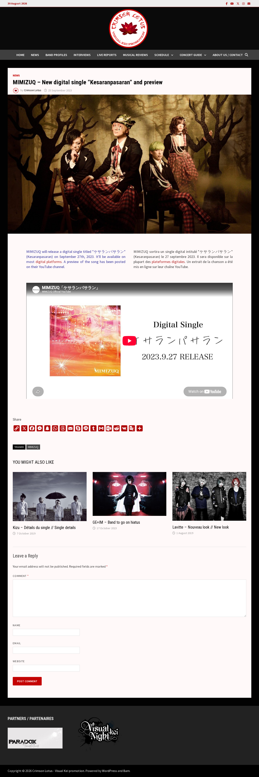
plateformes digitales (168, 261)
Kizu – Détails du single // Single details (44, 527)
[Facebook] (227, 3)
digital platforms (49, 261)
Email (17, 643)
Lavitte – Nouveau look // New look (200, 527)
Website (19, 661)
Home (20, 55)
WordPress (109, 771)
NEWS (35, 55)
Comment (21, 576)
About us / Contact (228, 55)
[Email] (248, 3)
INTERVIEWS (82, 55)
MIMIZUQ (33, 447)
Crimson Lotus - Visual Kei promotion (58, 771)
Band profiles (56, 55)
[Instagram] (243, 3)
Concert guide (191, 55)
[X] (238, 3)
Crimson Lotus (32, 90)
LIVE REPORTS (107, 55)
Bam (126, 771)
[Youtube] (232, 3)
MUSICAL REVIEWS (135, 55)
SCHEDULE (161, 55)
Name (16, 625)
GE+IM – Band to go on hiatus (116, 522)
